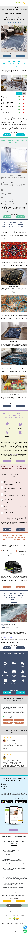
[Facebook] (7, 911)
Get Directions (8, 720)
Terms (13, 915)
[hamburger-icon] (2, 3)
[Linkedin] (20, 911)
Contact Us (22, 915)
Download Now (13, 829)
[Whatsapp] (11, 911)
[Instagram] (14, 911)
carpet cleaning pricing (8, 637)
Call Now (8, 722)
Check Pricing (19, 720)
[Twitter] (17, 911)
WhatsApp (19, 722)
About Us (5, 915)
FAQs (9, 915)
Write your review (6, 768)
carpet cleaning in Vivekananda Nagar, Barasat (17, 635)
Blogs (17, 915)
